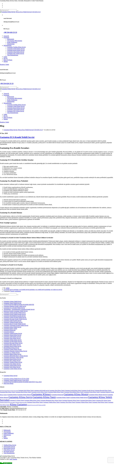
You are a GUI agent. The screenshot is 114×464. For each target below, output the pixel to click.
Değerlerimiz (10, 44)
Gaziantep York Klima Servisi (12, 367)
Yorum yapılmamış (15, 291)
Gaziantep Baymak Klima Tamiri (103, 390)
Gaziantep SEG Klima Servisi (15, 53)
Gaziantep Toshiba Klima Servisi (16, 47)
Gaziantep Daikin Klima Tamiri (56, 392)
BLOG (6, 58)
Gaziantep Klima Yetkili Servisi (12, 327)
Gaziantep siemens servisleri (21, 402)
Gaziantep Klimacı (9, 332)
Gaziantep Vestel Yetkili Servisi (12, 303)
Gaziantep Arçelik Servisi (87, 390)
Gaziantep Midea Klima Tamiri (32, 400)
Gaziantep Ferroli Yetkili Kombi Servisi (15, 314)
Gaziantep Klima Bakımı (24, 394)
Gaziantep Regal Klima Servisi (15, 50)
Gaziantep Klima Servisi (10, 375)
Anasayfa (6, 36)
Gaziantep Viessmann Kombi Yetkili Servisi (16, 325)
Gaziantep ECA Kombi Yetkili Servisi (17, 137)
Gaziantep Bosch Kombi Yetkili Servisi (15, 324)
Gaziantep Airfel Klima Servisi (12, 336)
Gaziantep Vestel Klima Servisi (16, 48)
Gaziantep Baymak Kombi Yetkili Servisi (15, 319)
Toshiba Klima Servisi (10, 445)
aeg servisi (16, 390)
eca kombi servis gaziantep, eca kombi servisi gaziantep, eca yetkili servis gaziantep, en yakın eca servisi (33, 289)
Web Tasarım (13, 459)
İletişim (6, 61)
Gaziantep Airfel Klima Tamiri (26, 390)
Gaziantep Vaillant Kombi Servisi (13, 322)
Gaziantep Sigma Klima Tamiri (35, 402)
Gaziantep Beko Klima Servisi (12, 344)
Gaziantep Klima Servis (20, 397)
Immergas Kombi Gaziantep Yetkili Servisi (16, 311)
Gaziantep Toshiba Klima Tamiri (51, 402)
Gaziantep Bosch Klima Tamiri (23, 392)
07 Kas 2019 (25, 378)
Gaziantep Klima (12, 394)
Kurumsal (6, 37)
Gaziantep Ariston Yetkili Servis (12, 301)
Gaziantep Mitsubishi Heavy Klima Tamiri (51, 400)
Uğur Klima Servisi (9, 450)
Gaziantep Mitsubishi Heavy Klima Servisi (16, 356)
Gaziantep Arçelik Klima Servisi (13, 341)
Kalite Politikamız (12, 42)
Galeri (5, 56)
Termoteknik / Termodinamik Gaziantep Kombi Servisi (19, 309)
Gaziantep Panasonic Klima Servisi (13, 357)
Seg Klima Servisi (9, 451)
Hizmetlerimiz (7, 45)
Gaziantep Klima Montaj (76, 394)
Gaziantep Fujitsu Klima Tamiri (92, 392)
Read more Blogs (8, 383)
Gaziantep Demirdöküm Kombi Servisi (15, 316)
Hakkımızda (10, 39)
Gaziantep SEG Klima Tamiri (103, 400)
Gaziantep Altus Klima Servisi (12, 338)
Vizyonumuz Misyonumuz (14, 40)
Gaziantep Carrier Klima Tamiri (39, 392)
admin (7, 288)
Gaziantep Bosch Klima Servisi (12, 346)
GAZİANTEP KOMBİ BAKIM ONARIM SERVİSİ (19, 304)
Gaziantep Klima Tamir (44, 397)
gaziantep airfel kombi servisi (41, 390)
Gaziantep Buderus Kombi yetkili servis (15, 306)
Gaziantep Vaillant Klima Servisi (13, 333)
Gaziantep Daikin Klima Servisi (12, 340)
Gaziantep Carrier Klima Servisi (13, 368)
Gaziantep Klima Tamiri (10, 328)
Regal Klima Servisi (9, 448)
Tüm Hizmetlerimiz (12, 55)
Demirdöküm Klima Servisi (11, 348)
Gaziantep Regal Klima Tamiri (88, 400)
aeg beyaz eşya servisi (4, 390)
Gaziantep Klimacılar (9, 330)
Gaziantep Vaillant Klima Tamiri (84, 402)
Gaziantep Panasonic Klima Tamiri (71, 400)
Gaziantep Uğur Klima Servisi (15, 52)
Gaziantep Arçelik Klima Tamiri (73, 390)
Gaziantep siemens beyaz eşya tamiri (7, 402)
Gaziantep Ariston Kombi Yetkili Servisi (15, 317)
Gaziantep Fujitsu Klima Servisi (12, 349)
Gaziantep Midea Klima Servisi (12, 354)
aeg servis (11, 390)
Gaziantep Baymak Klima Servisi (13, 343)
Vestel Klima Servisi (9, 446)
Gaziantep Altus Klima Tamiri (57, 390)
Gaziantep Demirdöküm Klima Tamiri (73, 392)
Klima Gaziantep (18, 404)
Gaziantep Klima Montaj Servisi (98, 394)
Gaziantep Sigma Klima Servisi (12, 335)
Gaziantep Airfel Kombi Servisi (12, 320)
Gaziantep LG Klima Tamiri (17, 400)
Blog (5, 436)
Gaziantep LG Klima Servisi (12, 352)
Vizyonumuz (7, 431)
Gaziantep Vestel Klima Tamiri (100, 402)
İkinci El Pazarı (8, 60)
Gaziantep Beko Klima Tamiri (7, 392)
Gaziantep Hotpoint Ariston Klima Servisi (15, 351)
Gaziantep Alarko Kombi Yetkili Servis (15, 312)
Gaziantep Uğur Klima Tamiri (67, 402)
